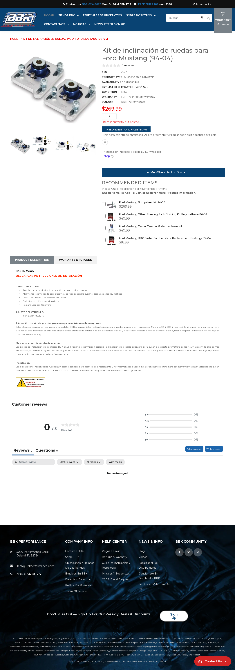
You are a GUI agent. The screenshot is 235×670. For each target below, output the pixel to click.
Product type (112, 76)
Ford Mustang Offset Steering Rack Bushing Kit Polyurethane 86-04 (163, 214)
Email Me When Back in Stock (163, 172)
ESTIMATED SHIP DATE (116, 86)
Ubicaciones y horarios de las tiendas (79, 565)
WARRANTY (109, 96)
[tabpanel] (117, 486)
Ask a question (194, 449)
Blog (142, 551)
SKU (104, 71)
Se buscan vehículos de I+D (154, 587)
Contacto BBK (74, 551)
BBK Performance (133, 101)
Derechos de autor (77, 579)
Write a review (214, 449)
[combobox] (186, 18)
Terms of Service (76, 591)
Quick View (111, 207)
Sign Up (174, 616)
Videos (143, 557)
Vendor (107, 101)
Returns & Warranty (114, 557)
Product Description (32, 259)
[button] (202, 18)
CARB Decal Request (115, 579)
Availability (110, 81)
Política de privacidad (79, 585)
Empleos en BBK (76, 573)
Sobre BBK (72, 557)
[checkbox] (115, 462)
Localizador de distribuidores (148, 565)
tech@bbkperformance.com (35, 566)
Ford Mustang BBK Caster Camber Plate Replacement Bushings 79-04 (165, 238)
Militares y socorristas (116, 573)
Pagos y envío (111, 551)
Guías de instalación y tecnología (116, 565)
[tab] (46, 450)
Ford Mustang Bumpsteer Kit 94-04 (142, 202)
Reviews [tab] (22, 450)
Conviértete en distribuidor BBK (149, 576)
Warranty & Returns (75, 259)
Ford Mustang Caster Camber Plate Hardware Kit (150, 226)
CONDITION (109, 91)
